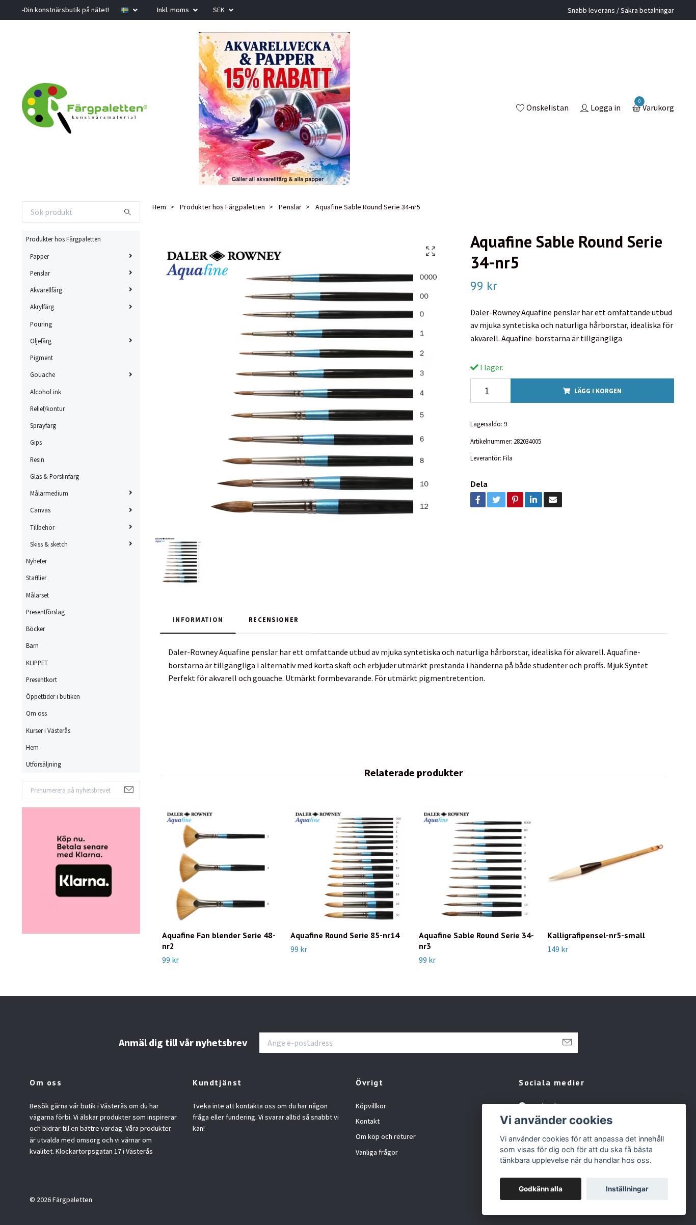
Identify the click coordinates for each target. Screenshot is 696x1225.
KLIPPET (37, 663)
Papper (39, 256)
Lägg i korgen (598, 391)
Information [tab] (198, 619)
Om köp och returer (386, 1136)
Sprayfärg (43, 425)
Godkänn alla (541, 1189)
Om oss (36, 713)
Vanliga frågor (377, 1152)
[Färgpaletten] (84, 108)
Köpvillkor (371, 1105)
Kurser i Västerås (48, 730)
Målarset (37, 595)
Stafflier (36, 578)
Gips (36, 442)
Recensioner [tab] (274, 619)
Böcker (35, 628)
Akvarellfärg (46, 290)
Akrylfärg (42, 307)
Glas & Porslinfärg (54, 476)
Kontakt (368, 1121)
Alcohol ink (45, 392)
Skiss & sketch (49, 544)
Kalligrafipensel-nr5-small (596, 935)
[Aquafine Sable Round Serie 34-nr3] (477, 863)
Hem (32, 747)
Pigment (41, 357)
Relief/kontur (47, 408)
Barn (32, 645)
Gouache (42, 374)
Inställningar (627, 1189)
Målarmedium (49, 493)
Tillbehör (42, 527)
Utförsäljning (43, 764)
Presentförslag (45, 612)
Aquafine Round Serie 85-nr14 (344, 935)
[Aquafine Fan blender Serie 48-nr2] (220, 863)
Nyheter (36, 561)
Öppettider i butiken (53, 696)
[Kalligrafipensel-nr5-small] (605, 863)
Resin (37, 459)
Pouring (41, 324)
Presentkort (41, 679)
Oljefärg (40, 341)
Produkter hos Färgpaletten (63, 239)
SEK (219, 9)
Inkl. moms (174, 9)
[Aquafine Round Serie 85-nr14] (348, 863)
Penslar (40, 273)
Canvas (40, 510)
